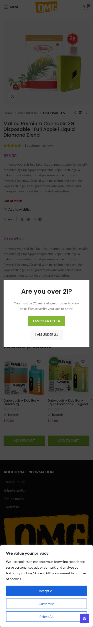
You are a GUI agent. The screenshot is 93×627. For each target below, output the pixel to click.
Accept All (46, 591)
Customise (46, 604)
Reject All (46, 617)
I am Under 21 (46, 334)
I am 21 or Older (46, 321)
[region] (46, 586)
